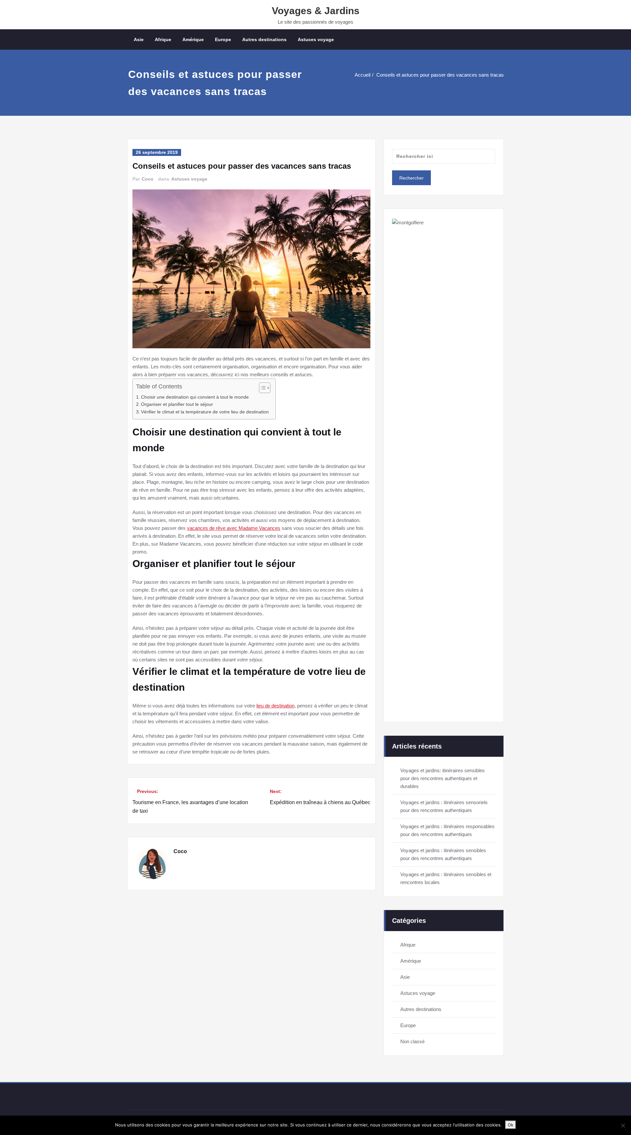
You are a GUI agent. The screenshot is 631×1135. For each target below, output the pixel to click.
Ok (510, 1124)
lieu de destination (275, 705)
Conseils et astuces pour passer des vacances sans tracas (440, 75)
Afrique (163, 39)
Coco (147, 179)
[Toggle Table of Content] (261, 387)
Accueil (362, 75)
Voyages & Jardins (316, 10)
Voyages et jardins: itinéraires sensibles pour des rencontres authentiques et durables (442, 778)
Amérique (193, 39)
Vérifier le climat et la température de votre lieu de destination (205, 411)
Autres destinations (264, 39)
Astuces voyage (316, 39)
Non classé (412, 1041)
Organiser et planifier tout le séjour (177, 404)
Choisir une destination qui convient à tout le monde (195, 397)
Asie (139, 39)
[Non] (622, 1125)
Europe (223, 39)
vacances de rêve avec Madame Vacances (233, 528)
